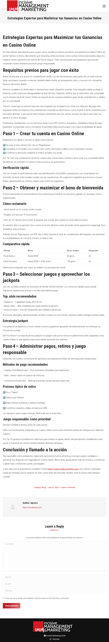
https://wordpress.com (32, 507)
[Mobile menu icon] (104, 6)
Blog (44, 487)
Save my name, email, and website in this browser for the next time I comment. (37, 598)
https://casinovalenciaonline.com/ (63, 469)
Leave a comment (68, 487)
